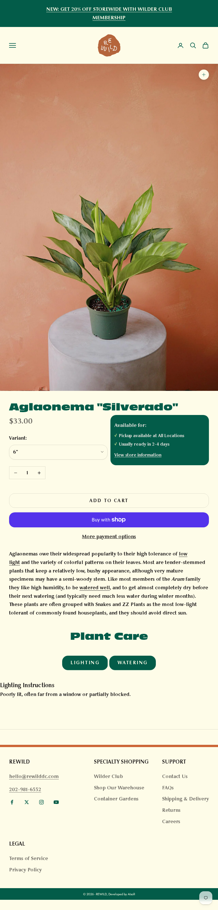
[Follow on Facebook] (12, 802)
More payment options (109, 536)
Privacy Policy (25, 870)
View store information (138, 455)
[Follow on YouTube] (56, 802)
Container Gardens (116, 799)
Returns (171, 810)
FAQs (168, 788)
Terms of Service (28, 858)
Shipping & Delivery (185, 799)
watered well (94, 587)
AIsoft (131, 894)
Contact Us (175, 776)
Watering (133, 663)
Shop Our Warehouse (119, 788)
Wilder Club (108, 776)
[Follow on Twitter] (27, 802)
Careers (171, 821)
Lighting (84, 663)
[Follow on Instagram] (41, 802)
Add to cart (109, 501)
